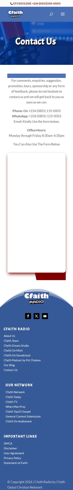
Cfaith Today (13, 397)
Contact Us (11, 370)
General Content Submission (23, 416)
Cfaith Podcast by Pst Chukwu (22, 360)
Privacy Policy (12, 458)
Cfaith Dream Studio (16, 345)
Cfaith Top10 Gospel (18, 411)
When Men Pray (15, 406)
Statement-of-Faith (16, 463)
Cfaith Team (11, 340)
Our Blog (9, 365)
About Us (9, 335)
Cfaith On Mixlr (13, 350)
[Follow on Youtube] (45, 316)
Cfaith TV (11, 401)
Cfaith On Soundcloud (17, 355)
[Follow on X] (36, 316)
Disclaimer (10, 448)
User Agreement (14, 453)
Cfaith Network (15, 392)
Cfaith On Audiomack (19, 421)
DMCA (8, 443)
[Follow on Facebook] (28, 316)
